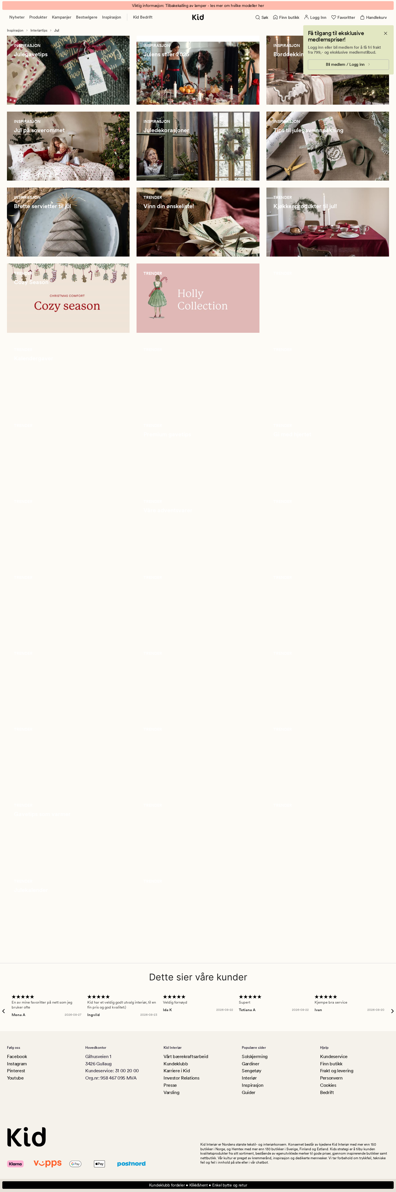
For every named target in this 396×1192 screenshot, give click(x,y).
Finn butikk (331, 1063)
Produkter (38, 17)
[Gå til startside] (198, 17)
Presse (170, 1085)
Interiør (249, 1078)
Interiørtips (38, 30)
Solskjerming (255, 1056)
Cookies (328, 1085)
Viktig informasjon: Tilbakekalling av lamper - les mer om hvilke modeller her (198, 5)
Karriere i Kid (177, 1070)
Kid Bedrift (142, 17)
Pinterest (16, 1070)
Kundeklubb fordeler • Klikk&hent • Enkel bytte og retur (198, 1185)
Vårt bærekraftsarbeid (186, 1056)
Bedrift (327, 1092)
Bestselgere (86, 17)
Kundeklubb (176, 1063)
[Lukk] (385, 33)
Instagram (17, 1063)
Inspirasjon (111, 17)
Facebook (17, 1056)
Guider (248, 1092)
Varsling (171, 1092)
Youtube (15, 1078)
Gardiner (250, 1063)
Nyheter (17, 17)
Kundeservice (334, 1056)
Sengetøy (251, 1070)
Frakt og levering (336, 1070)
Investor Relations (181, 1078)
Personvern (331, 1078)
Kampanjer (61, 17)
